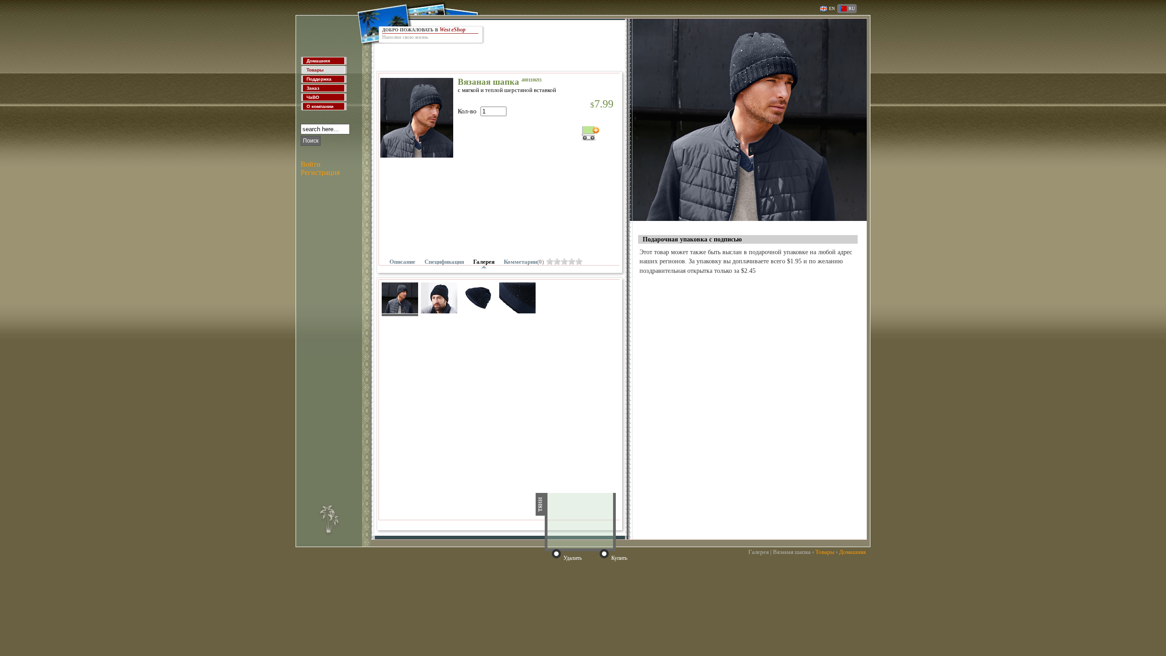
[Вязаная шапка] (748, 218)
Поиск (310, 141)
